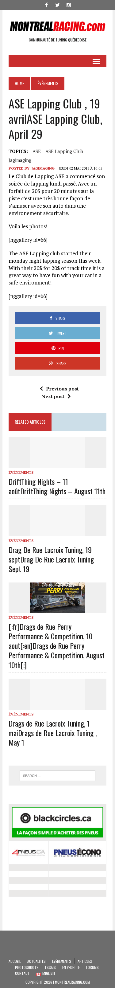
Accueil (15, 961)
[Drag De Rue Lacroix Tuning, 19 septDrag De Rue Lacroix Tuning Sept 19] (57, 531)
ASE (37, 151)
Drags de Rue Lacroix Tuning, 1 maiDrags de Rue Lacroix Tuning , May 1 (53, 733)
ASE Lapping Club (64, 151)
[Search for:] (57, 775)
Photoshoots (27, 967)
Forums (92, 967)
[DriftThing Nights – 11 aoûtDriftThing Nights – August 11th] (57, 463)
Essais (50, 967)
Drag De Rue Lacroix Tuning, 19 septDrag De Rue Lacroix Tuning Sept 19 (51, 559)
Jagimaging (20, 160)
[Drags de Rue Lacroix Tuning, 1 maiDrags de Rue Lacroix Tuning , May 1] (57, 705)
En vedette (71, 967)
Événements (21, 472)
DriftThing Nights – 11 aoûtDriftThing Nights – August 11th (57, 486)
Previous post (62, 388)
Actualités (36, 961)
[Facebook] (47, 4)
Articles (85, 961)
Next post (52, 396)
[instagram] (69, 4)
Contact (22, 973)
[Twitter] (58, 4)
